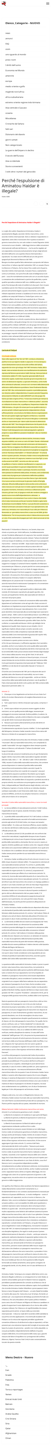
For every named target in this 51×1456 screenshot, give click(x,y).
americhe (9, 75)
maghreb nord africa (14, 91)
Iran (7, 1370)
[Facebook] (36, 204)
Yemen (8, 1394)
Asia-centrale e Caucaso (16, 107)
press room (10, 59)
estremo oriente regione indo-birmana (22, 102)
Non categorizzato (13, 145)
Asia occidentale (12, 161)
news (7, 33)
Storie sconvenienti (14, 166)
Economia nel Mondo (15, 70)
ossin (7, 49)
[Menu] (47, 3)
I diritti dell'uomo (13, 65)
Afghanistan (10, 1433)
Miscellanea (10, 118)
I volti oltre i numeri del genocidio (20, 171)
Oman (8, 1438)
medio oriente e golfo (15, 86)
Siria (7, 1423)
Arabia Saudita (12, 1414)
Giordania (9, 1409)
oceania (8, 113)
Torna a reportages (14, 1389)
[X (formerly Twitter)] (47, 204)
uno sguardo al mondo (15, 54)
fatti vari (9, 129)
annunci (9, 38)
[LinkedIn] (41, 204)
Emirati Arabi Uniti (13, 1399)
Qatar (8, 1428)
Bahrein (8, 1404)
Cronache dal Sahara (14, 123)
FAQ (7, 44)
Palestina (9, 1380)
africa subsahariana (14, 97)
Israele (8, 1375)
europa (8, 81)
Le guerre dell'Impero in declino (19, 150)
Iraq (7, 1384)
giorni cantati (11, 139)
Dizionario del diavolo (15, 134)
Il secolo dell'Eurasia (14, 155)
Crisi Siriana (10, 1418)
